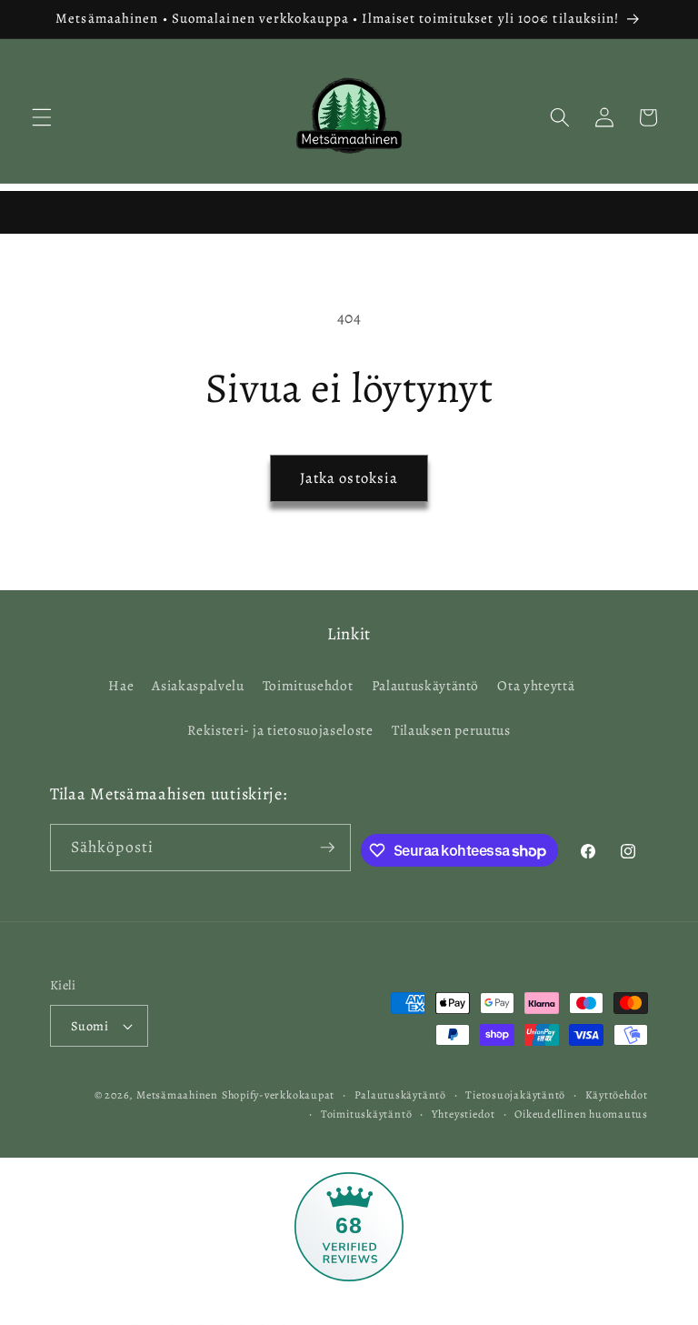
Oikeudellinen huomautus (581, 1114)
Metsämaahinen (177, 1095)
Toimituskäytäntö (366, 1114)
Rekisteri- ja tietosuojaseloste (280, 729)
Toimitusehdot (308, 685)
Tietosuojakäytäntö (515, 1095)
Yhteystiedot (463, 1114)
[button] (42, 117)
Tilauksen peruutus (451, 729)
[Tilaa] (327, 847)
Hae (121, 685)
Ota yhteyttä (535, 685)
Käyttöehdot (616, 1095)
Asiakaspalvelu (198, 685)
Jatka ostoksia (349, 477)
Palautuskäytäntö (426, 685)
